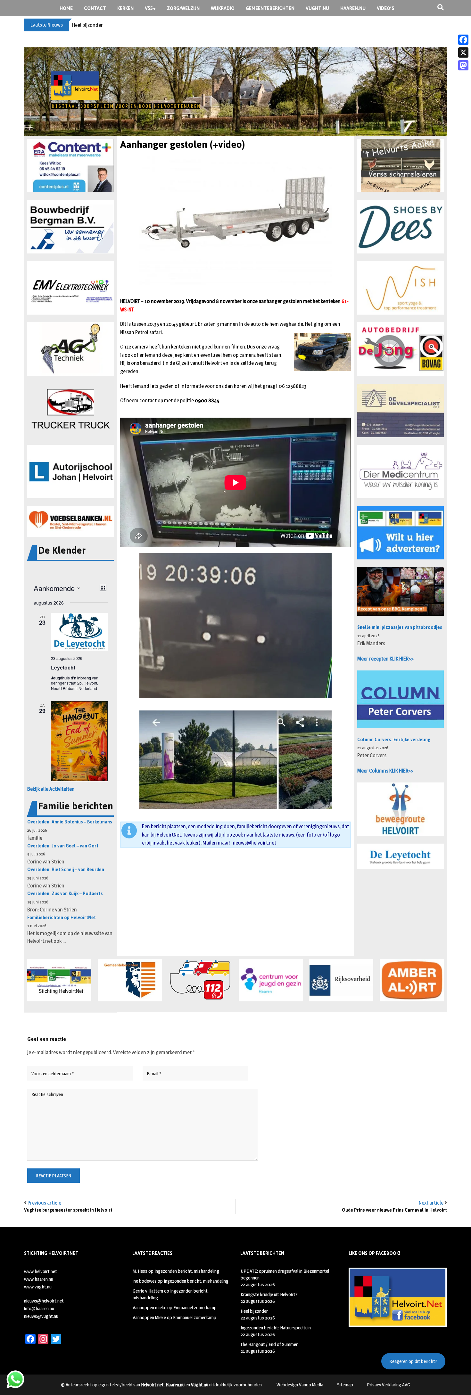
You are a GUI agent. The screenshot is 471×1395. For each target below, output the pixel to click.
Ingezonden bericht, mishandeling (186, 1271)
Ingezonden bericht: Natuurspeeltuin (112, 25)
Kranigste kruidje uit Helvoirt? (269, 1294)
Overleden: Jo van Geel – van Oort (62, 846)
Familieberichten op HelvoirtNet (61, 917)
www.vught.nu (38, 1287)
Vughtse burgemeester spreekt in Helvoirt (68, 1210)
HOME (66, 8)
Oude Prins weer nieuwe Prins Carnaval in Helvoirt (394, 1210)
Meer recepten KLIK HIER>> (385, 659)
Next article (431, 1203)
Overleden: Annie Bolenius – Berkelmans (69, 822)
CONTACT (95, 8)
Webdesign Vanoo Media (300, 1385)
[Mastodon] (463, 65)
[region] (235, 91)
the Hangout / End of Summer (269, 1344)
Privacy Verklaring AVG (388, 1385)
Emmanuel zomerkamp (195, 1307)
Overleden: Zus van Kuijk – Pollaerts (65, 893)
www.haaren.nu (38, 1279)
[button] (70, 165)
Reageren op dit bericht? (413, 1361)
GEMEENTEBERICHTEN (270, 8)
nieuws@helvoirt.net (253, 843)
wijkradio (223, 8)
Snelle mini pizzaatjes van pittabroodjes (399, 627)
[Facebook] (463, 39)
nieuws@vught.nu (41, 1316)
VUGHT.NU (317, 8)
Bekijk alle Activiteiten (51, 789)
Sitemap (345, 1385)
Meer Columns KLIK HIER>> (385, 771)
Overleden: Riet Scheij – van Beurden (65, 869)
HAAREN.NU (353, 8)
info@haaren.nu (39, 1308)
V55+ (150, 8)
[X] (463, 52)
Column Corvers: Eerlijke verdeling (393, 739)
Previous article (44, 1203)
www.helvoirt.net (40, 1271)
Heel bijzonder (254, 1311)
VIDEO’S (385, 8)
